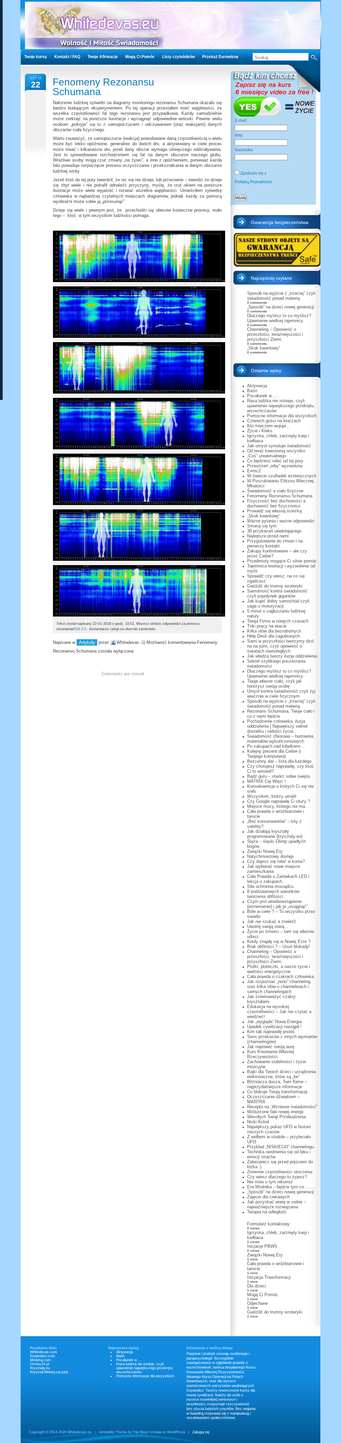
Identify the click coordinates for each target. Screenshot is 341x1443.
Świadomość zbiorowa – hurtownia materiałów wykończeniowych (280, 739)
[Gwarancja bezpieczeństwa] (276, 250)
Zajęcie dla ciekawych (268, 1196)
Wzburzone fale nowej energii (275, 1111)
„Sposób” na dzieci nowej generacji (280, 306)
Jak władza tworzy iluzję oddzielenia (282, 656)
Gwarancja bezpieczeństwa (279, 222)
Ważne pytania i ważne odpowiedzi (280, 520)
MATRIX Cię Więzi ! (266, 781)
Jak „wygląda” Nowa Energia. (275, 1021)
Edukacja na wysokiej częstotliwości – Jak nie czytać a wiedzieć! (279, 1011)
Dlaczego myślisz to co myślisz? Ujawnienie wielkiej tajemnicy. (279, 318)
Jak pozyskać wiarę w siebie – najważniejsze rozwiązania (276, 1204)
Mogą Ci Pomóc (262, 1294)
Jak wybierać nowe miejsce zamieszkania (273, 869)
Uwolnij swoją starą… (267, 926)
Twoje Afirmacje (103, 56)
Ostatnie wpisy (266, 370)
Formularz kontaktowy (268, 1223)
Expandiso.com (42, 1356)
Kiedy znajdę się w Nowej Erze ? (278, 941)
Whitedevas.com (43, 1352)
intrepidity (107, 1432)
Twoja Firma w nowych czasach (277, 621)
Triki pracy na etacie (266, 626)
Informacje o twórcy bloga (209, 1348)
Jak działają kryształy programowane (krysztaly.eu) (274, 834)
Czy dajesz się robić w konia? (276, 861)
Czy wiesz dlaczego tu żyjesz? (277, 1176)
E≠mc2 (254, 470)
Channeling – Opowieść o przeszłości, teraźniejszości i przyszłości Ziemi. (275, 334)
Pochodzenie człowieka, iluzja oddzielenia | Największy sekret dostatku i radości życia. (277, 726)
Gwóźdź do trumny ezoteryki (274, 585)
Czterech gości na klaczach (274, 420)
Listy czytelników (178, 56)
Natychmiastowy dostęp (270, 856)
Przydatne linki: (43, 1348)
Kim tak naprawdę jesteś (271, 1031)
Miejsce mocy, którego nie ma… (278, 806)
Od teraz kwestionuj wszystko (276, 450)
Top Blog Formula (147, 1432)
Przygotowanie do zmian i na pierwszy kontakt (275, 543)
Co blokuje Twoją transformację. (278, 1091)
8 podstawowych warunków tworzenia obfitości (273, 894)
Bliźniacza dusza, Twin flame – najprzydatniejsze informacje (277, 1084)
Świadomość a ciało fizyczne (275, 490)
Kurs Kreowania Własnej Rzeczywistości (270, 1054)
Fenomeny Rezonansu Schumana (103, 86)
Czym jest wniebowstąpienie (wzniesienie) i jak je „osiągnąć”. (278, 904)
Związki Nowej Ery (265, 851)
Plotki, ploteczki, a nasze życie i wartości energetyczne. (278, 969)
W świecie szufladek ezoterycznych (281, 475)
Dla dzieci (256, 1285)
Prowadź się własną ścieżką (274, 510)
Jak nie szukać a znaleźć (271, 921)
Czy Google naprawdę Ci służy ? (278, 801)
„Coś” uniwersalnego (266, 455)
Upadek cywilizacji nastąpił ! (274, 1026)
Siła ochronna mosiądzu (270, 886)
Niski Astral (258, 1121)
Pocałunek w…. (262, 395)
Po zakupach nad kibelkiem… (276, 746)
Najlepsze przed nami (268, 535)
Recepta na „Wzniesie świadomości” (282, 1106)
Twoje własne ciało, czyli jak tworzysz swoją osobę (274, 684)
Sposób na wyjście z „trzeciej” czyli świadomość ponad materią (281, 296)
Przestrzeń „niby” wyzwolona (274, 465)
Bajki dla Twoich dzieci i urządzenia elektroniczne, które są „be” (281, 1074)
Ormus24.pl (39, 1364)
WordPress (176, 1432)
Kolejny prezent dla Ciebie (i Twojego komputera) (274, 754)
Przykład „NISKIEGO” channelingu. (281, 1146)
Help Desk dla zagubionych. (274, 636)
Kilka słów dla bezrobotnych (274, 631)
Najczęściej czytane (271, 278)
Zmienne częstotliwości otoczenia (279, 1171)
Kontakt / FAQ (67, 56)
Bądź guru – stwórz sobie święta (278, 776)
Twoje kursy (35, 56)
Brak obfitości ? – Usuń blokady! (278, 946)
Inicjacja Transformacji (269, 1277)
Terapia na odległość (267, 1211)
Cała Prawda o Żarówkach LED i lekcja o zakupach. (278, 879)
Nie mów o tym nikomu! (270, 1181)
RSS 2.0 (79, 629)
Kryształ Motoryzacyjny (49, 1372)
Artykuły (87, 642)
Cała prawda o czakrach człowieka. (281, 976)
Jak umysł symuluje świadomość (279, 445)
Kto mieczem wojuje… (268, 425)
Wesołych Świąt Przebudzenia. (277, 1116)
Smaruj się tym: (262, 525)
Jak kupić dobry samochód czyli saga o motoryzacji (278, 603)
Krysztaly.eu (40, 1368)
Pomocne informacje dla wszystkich (282, 415)
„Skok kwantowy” (263, 347)
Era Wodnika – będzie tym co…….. (281, 1186)
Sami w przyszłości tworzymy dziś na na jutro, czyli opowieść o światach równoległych (280, 646)
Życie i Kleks (259, 430)
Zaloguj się (200, 1432)
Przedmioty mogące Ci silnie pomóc (282, 560)
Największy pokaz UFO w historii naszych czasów (279, 1129)
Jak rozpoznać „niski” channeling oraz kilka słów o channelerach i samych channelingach (278, 986)
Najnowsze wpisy (123, 1348)
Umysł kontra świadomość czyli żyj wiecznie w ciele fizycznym (281, 694)
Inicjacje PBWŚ (262, 1246)
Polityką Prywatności (253, 182)
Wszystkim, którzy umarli (271, 796)
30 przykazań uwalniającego (274, 530)
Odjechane (257, 1303)
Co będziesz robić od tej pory (275, 460)
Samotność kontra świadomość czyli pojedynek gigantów (277, 593)
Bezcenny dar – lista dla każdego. (280, 761)
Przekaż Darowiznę (220, 56)
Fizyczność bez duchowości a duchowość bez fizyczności (276, 503)
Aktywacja (257, 385)
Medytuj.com (40, 1360)
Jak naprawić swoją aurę (270, 1046)
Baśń (252, 390)
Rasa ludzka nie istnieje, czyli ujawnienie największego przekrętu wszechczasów (280, 405)
